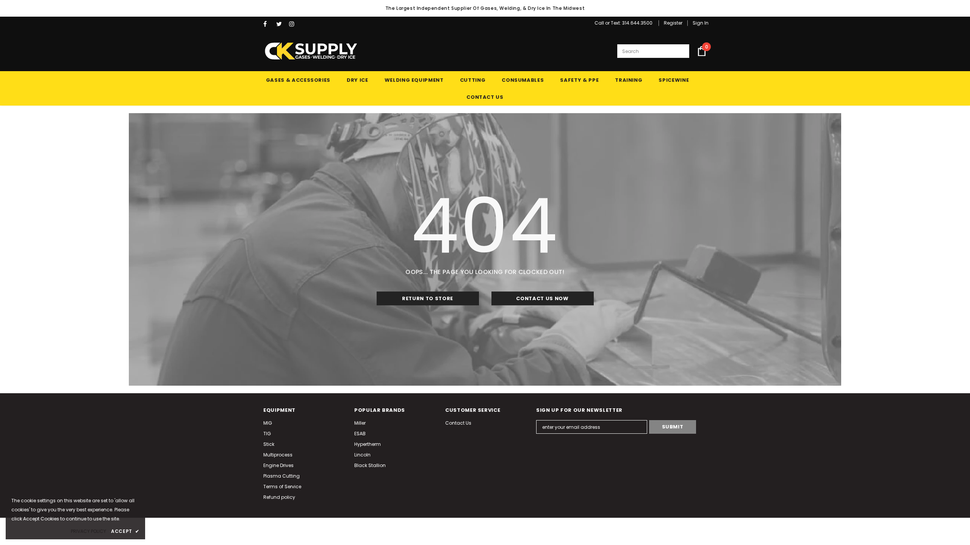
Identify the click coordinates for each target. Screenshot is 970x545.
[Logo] (310, 51)
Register (673, 23)
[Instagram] (294, 24)
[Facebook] (268, 24)
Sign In (701, 23)
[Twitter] (281, 24)
